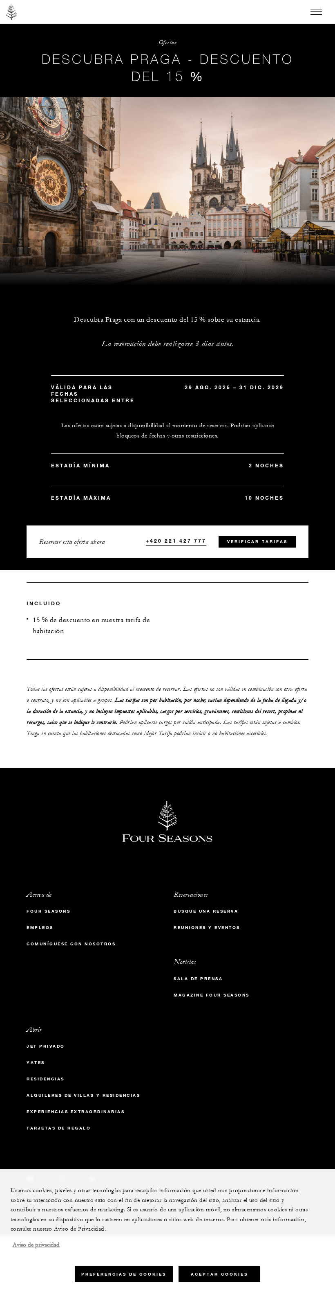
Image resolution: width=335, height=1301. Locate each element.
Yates (36, 1062)
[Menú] (316, 12)
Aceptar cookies (219, 1274)
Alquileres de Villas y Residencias (83, 1095)
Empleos (40, 927)
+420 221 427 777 (176, 540)
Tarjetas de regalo (59, 1128)
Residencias (46, 1079)
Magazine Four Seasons (212, 995)
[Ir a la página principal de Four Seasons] (11, 12)
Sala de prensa (198, 978)
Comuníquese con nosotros (71, 944)
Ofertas (168, 42)
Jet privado (46, 1046)
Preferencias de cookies (123, 1274)
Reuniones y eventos (207, 927)
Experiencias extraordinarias (76, 1111)
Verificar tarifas (257, 541)
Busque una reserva (206, 911)
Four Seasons (48, 911)
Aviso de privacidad (36, 1245)
